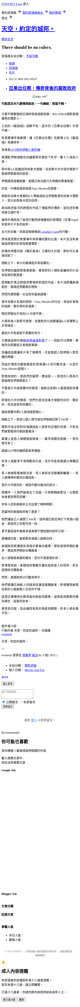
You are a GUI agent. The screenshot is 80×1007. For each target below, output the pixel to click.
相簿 (12, 63)
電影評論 (30, 665)
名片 (12, 72)
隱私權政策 (66, 951)
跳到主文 (7, 39)
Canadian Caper (49, 231)
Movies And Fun (34, 670)
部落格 (13, 68)
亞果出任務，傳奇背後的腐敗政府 (42, 88)
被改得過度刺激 (34, 340)
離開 (21, 999)
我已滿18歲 (9, 999)
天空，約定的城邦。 (28, 29)
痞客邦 (26, 655)
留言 (35, 655)
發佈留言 (8, 706)
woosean (6, 634)
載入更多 (8, 683)
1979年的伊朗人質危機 (25, 149)
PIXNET (17, 951)
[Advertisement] (16, 832)
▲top (4, 676)
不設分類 (32, 56)
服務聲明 (40, 955)
